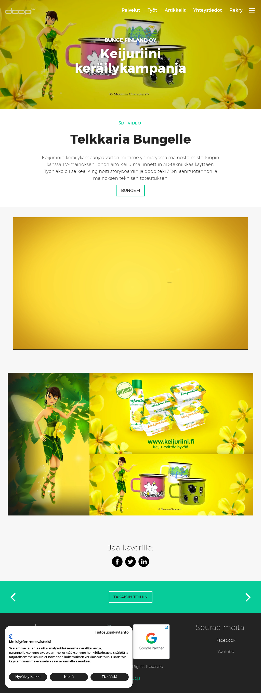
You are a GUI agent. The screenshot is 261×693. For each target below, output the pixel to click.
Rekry (236, 10)
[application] (130, 283)
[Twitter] (130, 561)
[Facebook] (117, 561)
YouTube (225, 651)
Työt (152, 10)
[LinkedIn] (143, 561)
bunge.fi (130, 190)
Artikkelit (175, 10)
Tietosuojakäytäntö (112, 632)
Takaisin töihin (130, 597)
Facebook (226, 640)
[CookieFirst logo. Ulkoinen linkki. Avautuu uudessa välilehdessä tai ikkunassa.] (11, 636)
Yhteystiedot (207, 10)
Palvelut (131, 10)
